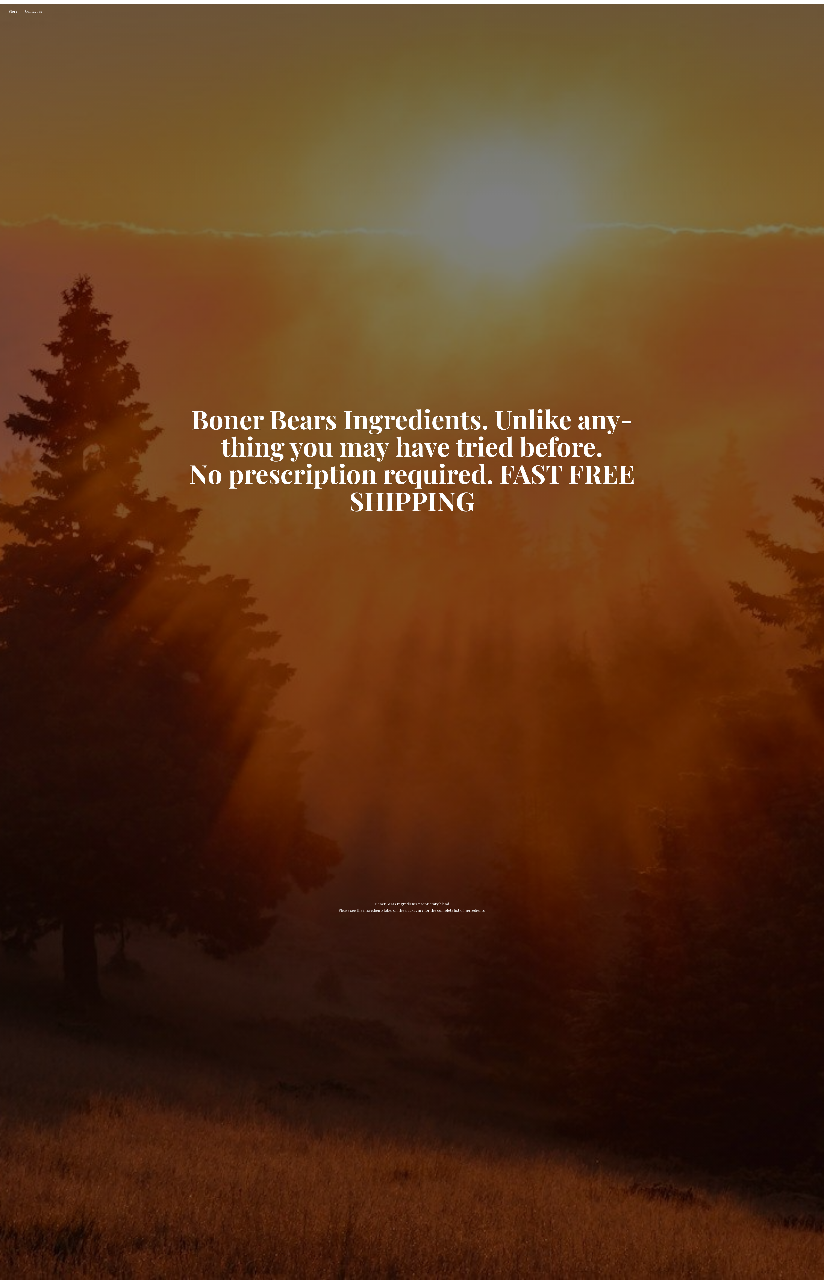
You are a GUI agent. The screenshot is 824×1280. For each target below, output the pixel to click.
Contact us (33, 11)
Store (13, 11)
